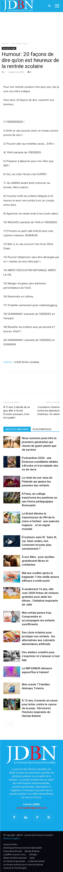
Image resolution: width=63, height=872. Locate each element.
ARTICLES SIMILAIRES (17, 429)
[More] (45, 77)
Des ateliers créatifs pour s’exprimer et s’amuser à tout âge (41, 656)
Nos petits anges (20, 43)
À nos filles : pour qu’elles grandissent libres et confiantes (38, 560)
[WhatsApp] (30, 77)
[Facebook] (6, 77)
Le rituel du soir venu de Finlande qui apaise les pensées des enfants (37, 481)
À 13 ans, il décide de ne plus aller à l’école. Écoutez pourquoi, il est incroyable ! (16, 412)
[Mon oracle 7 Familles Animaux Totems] (11, 688)
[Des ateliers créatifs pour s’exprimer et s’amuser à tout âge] (11, 656)
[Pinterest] (22, 77)
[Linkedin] (37, 77)
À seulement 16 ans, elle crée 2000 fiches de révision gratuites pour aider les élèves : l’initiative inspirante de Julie (40, 596)
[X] (14, 77)
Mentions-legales (11, 838)
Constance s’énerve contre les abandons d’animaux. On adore (48, 411)
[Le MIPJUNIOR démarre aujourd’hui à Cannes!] (11, 672)
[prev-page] (5, 724)
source (7, 362)
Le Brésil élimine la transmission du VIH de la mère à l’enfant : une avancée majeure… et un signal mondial (40, 521)
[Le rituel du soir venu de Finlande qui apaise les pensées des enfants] (11, 481)
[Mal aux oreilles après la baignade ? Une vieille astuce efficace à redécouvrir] (11, 577)
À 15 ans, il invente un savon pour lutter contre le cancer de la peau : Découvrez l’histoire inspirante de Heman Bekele (40, 708)
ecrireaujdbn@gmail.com (31, 807)
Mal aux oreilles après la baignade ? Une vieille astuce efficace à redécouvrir (40, 576)
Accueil (5, 43)
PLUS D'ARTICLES (42, 429)
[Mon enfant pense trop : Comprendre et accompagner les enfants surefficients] (11, 616)
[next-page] (11, 724)
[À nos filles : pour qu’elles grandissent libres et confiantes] (11, 561)
